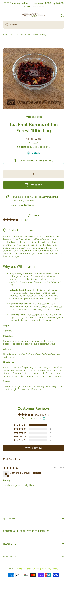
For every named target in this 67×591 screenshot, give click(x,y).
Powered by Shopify (49, 569)
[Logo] (33, 15)
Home (5, 34)
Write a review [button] (33, 447)
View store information (22, 205)
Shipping (21, 146)
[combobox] (33, 25)
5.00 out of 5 (41, 414)
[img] (10, 468)
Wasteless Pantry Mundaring (29, 569)
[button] (62, 15)
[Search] (6, 25)
